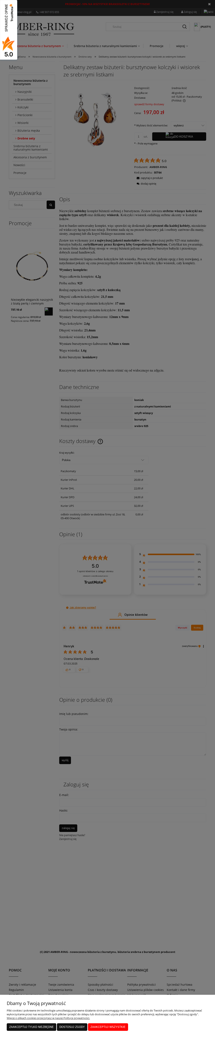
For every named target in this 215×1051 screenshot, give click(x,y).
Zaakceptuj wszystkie (108, 1027)
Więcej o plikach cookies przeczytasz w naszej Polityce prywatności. (48, 1018)
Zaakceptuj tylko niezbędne (31, 1027)
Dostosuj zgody (72, 1027)
